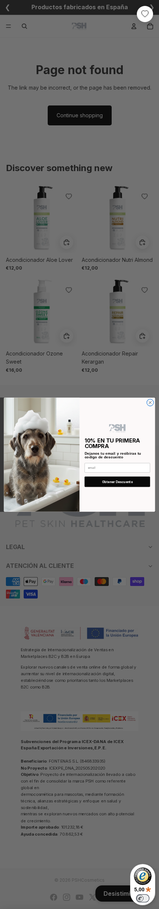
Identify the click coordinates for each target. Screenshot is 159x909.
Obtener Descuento (117, 481)
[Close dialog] (150, 402)
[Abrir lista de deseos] (145, 14)
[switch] (142, 898)
